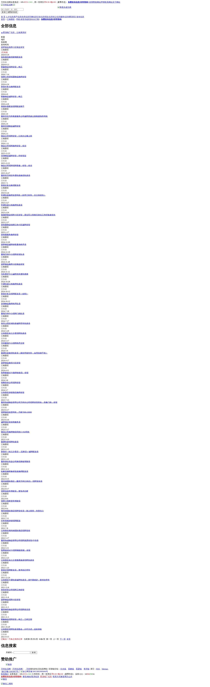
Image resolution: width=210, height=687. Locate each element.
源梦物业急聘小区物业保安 (12, 47)
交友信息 (41, 17)
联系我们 (5, 674)
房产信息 (17, 17)
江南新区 (11, 19)
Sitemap (105, 669)
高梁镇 (79, 669)
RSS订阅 (35, 19)
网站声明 (101, 2)
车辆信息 (33, 17)
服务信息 (64, 17)
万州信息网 (17, 669)
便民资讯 (72, 17)
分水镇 (63, 669)
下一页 (63, 639)
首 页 (3, 17)
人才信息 (10, 17)
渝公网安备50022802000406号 (35, 671)
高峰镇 (71, 669)
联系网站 (108, 2)
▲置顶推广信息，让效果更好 (13, 32)
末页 (68, 639)
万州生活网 (6, 669)
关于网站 (116, 2)
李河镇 (86, 669)
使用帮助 (93, 2)
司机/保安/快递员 (23, 19)
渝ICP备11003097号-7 (10, 671)
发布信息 (80, 17)
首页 (3, 19)
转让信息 (56, 17)
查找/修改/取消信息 (31, 677)
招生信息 (48, 17)
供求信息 (25, 17)
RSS (98, 669)
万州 (28, 669)
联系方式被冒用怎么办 (62, 677)
